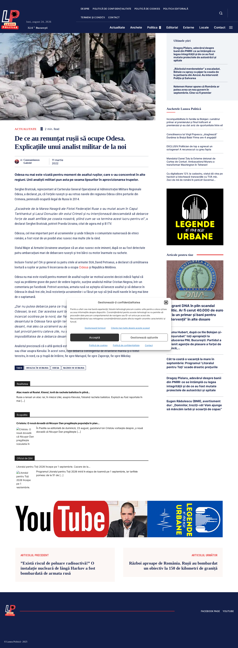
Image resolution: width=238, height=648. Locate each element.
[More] (144, 161)
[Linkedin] (104, 161)
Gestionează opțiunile (144, 337)
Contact (149, 345)
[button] (166, 302)
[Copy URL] (136, 161)
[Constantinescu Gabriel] (17, 161)
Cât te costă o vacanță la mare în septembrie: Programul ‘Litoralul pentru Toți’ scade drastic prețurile (192, 363)
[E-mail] (120, 161)
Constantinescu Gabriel (32, 161)
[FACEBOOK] (233, 11)
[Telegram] (128, 161)
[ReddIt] (112, 161)
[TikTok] (199, 642)
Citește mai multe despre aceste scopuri (130, 328)
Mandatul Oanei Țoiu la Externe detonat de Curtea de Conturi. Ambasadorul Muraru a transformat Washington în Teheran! (191, 161)
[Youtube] (232, 642)
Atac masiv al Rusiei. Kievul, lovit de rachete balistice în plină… (53, 392)
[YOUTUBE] (233, 15)
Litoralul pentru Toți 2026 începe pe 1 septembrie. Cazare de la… (53, 466)
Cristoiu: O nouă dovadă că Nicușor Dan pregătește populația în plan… (57, 423)
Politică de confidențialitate (126, 345)
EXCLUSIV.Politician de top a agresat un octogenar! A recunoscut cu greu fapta (189, 148)
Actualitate (26, 129)
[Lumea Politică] (10, 610)
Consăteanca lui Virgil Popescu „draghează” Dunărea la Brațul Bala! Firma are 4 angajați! (192, 136)
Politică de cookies (98, 345)
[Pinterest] (88, 161)
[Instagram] (191, 642)
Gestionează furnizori (95, 328)
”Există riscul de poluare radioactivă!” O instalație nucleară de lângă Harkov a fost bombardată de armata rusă (58, 568)
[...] (23, 400)
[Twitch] (207, 642)
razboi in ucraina (74, 368)
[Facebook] (72, 161)
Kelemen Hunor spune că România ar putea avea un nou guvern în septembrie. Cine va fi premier (196, 89)
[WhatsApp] (96, 161)
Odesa (83, 267)
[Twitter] (80, 161)
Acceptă (94, 337)
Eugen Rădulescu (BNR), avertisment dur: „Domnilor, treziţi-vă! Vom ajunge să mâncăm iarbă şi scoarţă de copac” (194, 405)
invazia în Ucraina (37, 368)
